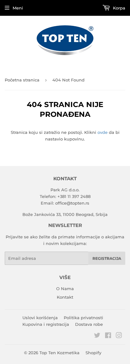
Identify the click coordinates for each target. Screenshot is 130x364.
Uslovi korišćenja (40, 317)
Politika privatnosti (83, 317)
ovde (103, 132)
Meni (18, 7)
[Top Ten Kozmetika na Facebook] (108, 336)
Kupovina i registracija (45, 324)
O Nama (65, 288)
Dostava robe (89, 324)
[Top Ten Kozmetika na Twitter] (97, 336)
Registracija (106, 258)
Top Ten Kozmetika (59, 352)
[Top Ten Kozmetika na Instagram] (119, 336)
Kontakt (65, 297)
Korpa (118, 7)
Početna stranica (22, 79)
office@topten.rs (72, 203)
